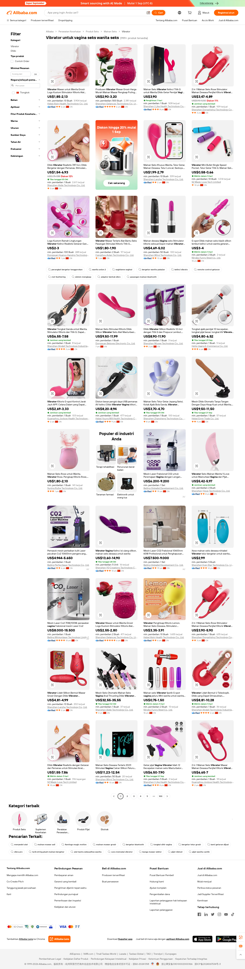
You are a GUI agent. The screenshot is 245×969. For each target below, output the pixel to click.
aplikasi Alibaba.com (177, 939)
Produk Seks (92, 31)
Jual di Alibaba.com (207, 875)
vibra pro (18, 852)
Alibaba (50, 31)
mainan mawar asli (46, 844)
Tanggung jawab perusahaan (21, 888)
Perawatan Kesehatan (69, 31)
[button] (148, 13)
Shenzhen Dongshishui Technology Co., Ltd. (213, 109)
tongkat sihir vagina (163, 844)
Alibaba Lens (26, 939)
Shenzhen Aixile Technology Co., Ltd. (66, 185)
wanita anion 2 (99, 269)
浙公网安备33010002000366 (176, 964)
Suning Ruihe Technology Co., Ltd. (64, 488)
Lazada (122, 954)
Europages (170, 954)
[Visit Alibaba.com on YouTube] (226, 914)
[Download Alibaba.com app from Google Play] (227, 939)
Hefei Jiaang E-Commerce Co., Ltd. (210, 346)
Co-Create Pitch (15, 881)
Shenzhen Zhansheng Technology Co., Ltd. (165, 418)
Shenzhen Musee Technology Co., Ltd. (163, 343)
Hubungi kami (157, 881)
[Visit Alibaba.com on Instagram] (219, 914)
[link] (240, 937)
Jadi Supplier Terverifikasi (210, 894)
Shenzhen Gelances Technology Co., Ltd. (117, 103)
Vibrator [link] (126, 31)
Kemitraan (202, 900)
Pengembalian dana (160, 894)
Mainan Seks (110, 31)
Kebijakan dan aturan (65, 907)
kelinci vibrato (181, 269)
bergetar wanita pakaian (153, 269)
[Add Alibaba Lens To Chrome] (59, 939)
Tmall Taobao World (106, 954)
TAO (148, 954)
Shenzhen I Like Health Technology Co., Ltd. (165, 106)
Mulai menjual (204, 881)
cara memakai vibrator (122, 852)
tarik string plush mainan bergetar (48, 852)
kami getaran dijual (220, 844)
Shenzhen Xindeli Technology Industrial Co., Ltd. (68, 346)
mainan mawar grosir (106, 844)
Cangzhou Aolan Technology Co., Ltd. (115, 255)
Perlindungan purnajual (66, 894)
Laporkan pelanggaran (161, 910)
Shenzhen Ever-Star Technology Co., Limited (213, 565)
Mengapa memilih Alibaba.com (22, 875)
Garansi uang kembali (65, 881)
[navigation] (25, 414)
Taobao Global (136, 954)
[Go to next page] (167, 796)
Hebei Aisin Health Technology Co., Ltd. (67, 103)
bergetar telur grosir (191, 844)
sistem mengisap (83, 277)
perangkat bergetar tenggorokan (67, 269)
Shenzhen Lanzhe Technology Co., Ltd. (163, 179)
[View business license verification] (152, 964)
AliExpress (75, 954)
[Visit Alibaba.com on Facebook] (199, 914)
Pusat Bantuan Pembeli (162, 875)
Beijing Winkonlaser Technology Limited (68, 637)
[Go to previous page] (114, 796)
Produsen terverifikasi (113, 875)
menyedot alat (21, 844)
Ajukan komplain (158, 888)
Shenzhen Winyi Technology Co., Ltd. (163, 255)
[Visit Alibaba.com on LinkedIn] (206, 914)
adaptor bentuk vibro (110, 277)
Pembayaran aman (63, 875)
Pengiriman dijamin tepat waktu (70, 888)
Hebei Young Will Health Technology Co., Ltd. (117, 418)
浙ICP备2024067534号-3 (207, 964)
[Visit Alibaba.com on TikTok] (233, 914)
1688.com (88, 954)
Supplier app (125, 939)
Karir (9, 894)
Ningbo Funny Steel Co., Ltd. (206, 257)
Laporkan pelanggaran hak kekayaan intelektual (168, 902)
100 (160, 796)
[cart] (190, 13)
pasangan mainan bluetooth (143, 277)
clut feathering (59, 277)
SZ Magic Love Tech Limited (206, 182)
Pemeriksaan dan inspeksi (67, 900)
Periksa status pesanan (209, 888)
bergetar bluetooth (135, 844)
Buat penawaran (110, 881)
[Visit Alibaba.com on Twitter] (213, 914)
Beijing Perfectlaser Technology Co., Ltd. (68, 565)
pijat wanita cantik (201, 852)
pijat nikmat (176, 852)
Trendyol (158, 954)
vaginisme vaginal (124, 269)
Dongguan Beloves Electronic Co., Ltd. (115, 343)
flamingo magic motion (75, 844)
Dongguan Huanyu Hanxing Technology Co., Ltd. (68, 255)
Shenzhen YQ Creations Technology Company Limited (117, 567)
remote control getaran (208, 269)
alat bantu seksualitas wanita (88, 852)
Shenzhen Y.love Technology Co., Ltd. (211, 490)
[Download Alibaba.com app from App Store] (202, 939)
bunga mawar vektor (152, 852)
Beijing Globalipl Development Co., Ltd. (163, 488)
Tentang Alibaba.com (18, 868)
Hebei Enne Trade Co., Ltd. (205, 418)
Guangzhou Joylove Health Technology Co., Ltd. (68, 418)
